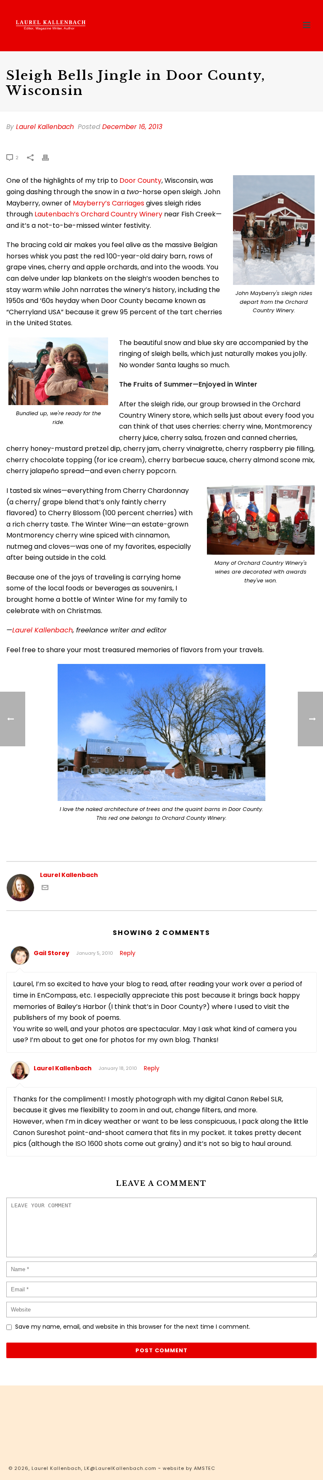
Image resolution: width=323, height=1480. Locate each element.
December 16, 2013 (132, 126)
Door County (140, 180)
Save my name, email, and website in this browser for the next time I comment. (132, 1326)
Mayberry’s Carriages (108, 203)
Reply (127, 953)
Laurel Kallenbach (45, 126)
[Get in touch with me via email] (45, 889)
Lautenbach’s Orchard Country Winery (98, 214)
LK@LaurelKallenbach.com (120, 1468)
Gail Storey (51, 953)
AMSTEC (204, 1468)
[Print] (49, 157)
